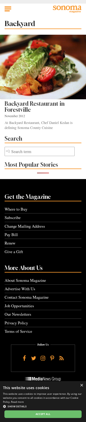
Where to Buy (16, 209)
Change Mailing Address (25, 226)
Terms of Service (18, 331)
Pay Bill (11, 234)
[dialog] (43, 401)
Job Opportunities (19, 305)
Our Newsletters (18, 314)
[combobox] (40, 151)
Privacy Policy (16, 323)
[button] (43, 406)
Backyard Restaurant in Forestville (35, 106)
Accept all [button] (43, 414)
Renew (10, 243)
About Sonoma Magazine (25, 280)
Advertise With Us (20, 288)
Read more (17, 402)
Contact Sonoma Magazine (27, 297)
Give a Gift (14, 251)
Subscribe (13, 217)
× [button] (81, 385)
